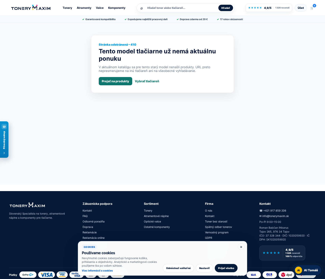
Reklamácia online (94, 237)
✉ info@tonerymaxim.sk (274, 216)
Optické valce (152, 221)
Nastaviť (204, 268)
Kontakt (87, 210)
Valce (100, 8)
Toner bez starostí (216, 221)
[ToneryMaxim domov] (31, 7)
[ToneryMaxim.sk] (27, 205)
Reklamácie (90, 232)
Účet (301, 7)
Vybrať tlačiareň (147, 81)
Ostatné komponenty (157, 226)
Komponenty (116, 8)
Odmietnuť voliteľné (178, 268)
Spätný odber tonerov (218, 226)
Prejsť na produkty (115, 81)
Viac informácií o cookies (97, 270)
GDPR (208, 237)
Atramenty (84, 8)
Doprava (88, 226)
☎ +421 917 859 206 (272, 210)
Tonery (67, 8)
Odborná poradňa (94, 221)
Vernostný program (217, 232)
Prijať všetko (226, 268)
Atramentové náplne (156, 216)
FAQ (85, 216)
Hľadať (225, 7)
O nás (208, 210)
